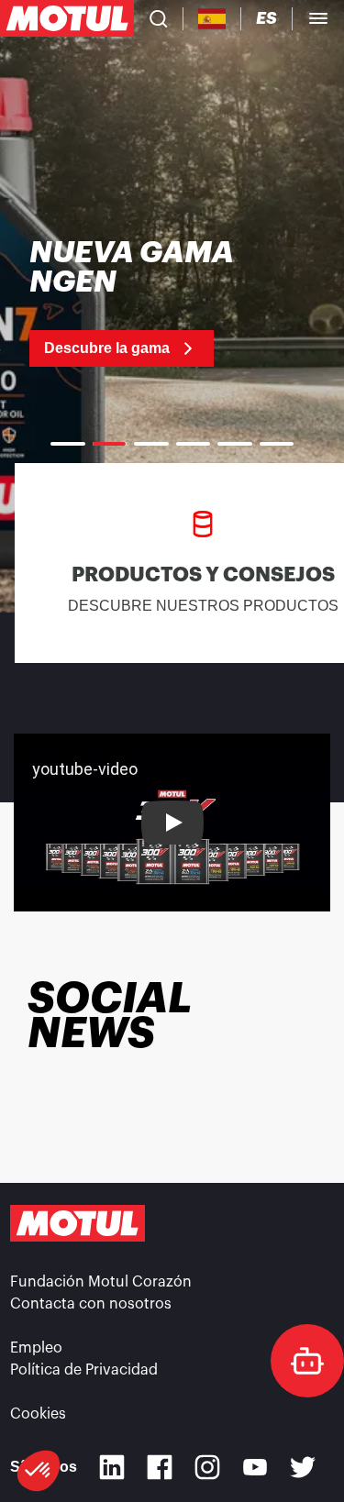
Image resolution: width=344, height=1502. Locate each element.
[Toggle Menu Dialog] (318, 18)
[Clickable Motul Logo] (67, 18)
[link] (148, 302)
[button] (39, 1471)
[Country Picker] (212, 18)
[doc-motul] (307, 1360)
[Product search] (159, 18)
